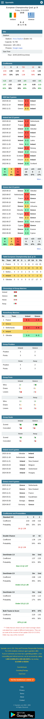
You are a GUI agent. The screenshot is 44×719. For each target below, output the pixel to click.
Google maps (17, 48)
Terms (22, 693)
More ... (39, 179)
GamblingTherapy (22, 670)
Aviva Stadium (18, 39)
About (22, 697)
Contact (22, 700)
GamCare (22, 674)
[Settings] (41, 2)
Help (22, 687)
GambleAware (22, 667)
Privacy (22, 690)
